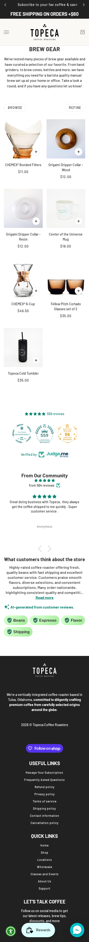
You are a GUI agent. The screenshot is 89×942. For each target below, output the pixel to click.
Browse (15, 108)
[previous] (5, 4)
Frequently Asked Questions (44, 779)
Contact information (44, 815)
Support (44, 888)
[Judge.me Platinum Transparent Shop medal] (21, 433)
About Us (44, 881)
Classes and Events (45, 874)
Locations (44, 859)
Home (44, 845)
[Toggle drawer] (6, 32)
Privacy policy (44, 794)
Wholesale (44, 867)
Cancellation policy (45, 822)
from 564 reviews (41, 485)
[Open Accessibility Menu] (10, 931)
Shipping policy (44, 808)
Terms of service (44, 801)
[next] (83, 4)
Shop (44, 852)
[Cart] (82, 32)
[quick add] (36, 152)
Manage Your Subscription (44, 772)
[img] (44, 480)
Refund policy (45, 787)
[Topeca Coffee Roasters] (44, 32)
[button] (40, 548)
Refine (75, 108)
